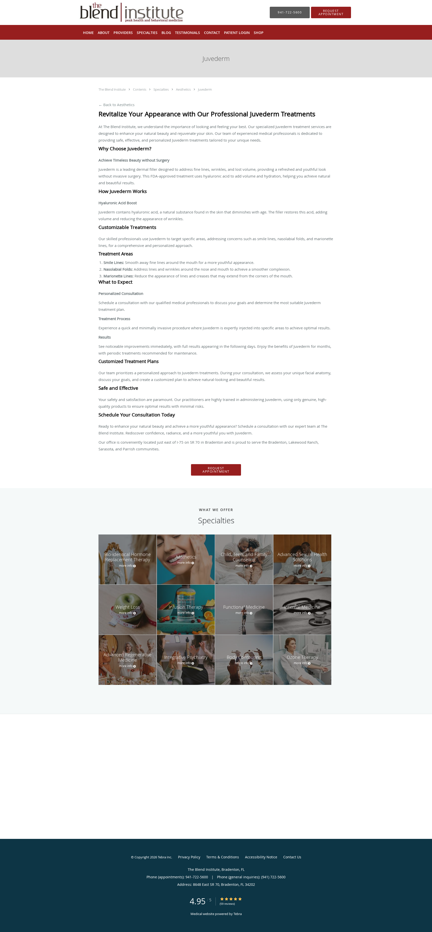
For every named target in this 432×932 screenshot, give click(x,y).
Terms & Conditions (222, 857)
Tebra (238, 914)
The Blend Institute (112, 89)
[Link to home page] (124, 12)
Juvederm (205, 89)
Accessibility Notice (261, 857)
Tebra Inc (164, 857)
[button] (331, 12)
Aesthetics (184, 89)
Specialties (162, 89)
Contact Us (292, 857)
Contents (140, 89)
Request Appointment (216, 470)
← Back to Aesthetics (116, 104)
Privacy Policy (189, 857)
